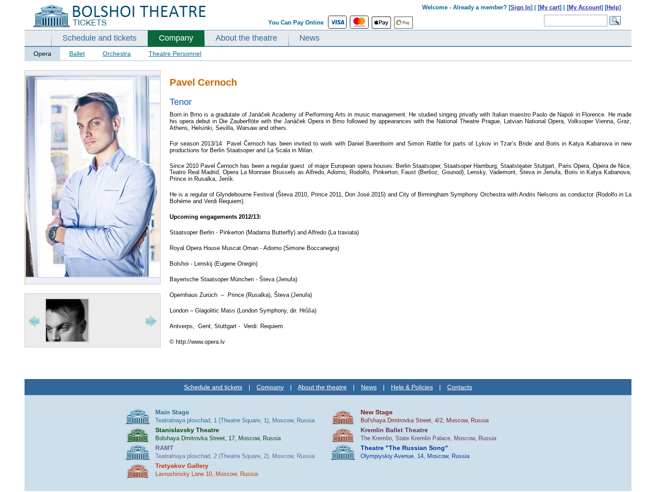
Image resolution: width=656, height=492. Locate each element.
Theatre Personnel (175, 53)
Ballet (77, 53)
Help (612, 7)
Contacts (459, 387)
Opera (42, 53)
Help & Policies (412, 387)
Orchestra (117, 53)
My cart (550, 7)
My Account (585, 7)
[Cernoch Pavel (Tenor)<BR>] (93, 275)
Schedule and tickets (99, 37)
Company (176, 37)
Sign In (521, 7)
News (309, 37)
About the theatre (246, 37)
